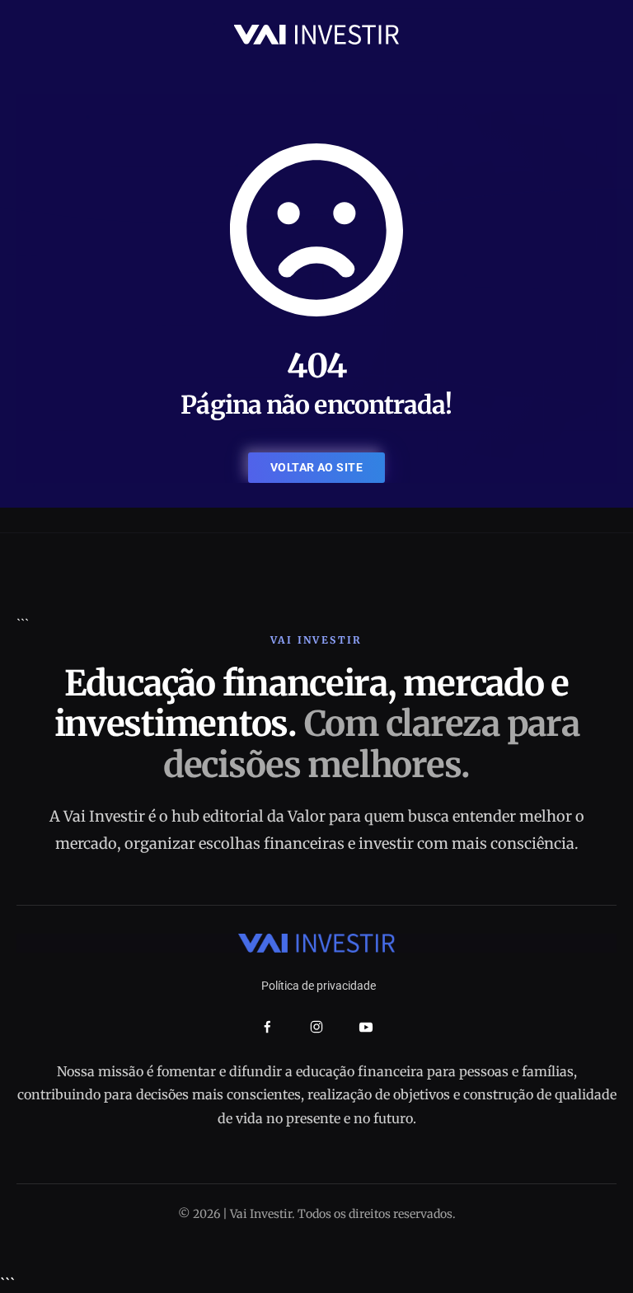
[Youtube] (366, 1026)
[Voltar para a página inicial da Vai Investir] (316, 33)
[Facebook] (267, 1027)
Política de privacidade (318, 985)
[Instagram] (316, 1026)
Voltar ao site (316, 467)
